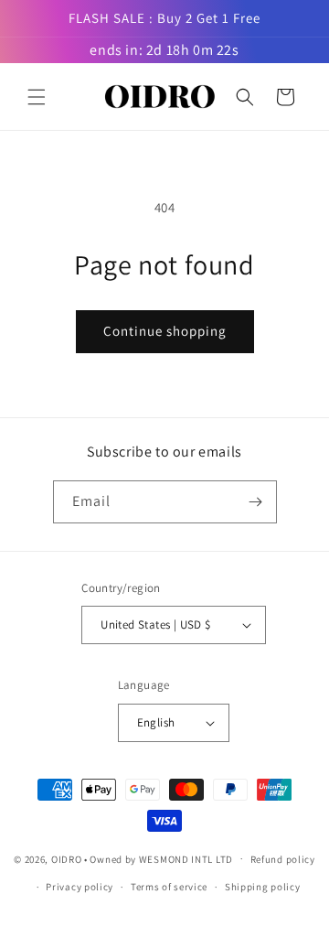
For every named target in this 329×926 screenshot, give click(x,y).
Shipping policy (263, 886)
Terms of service (169, 886)
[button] (36, 97)
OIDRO (66, 858)
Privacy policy (79, 886)
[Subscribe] (256, 501)
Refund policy (282, 859)
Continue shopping (165, 330)
